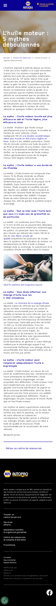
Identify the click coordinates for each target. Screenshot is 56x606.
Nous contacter (10, 560)
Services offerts (8, 523)
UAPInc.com (8, 570)
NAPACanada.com (10, 568)
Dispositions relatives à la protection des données (23, 578)
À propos (7, 557)
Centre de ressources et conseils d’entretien (15, 538)
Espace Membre (10, 563)
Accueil (7, 58)
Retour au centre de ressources (24, 448)
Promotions (9, 545)
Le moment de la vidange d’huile (32, 303)
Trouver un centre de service (12, 516)
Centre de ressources (22, 58)
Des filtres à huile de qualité (18, 237)
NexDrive (7, 573)
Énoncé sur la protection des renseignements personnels (26, 576)
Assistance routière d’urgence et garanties (15, 531)
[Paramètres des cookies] (4, 600)
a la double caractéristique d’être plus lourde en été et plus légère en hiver (27, 138)
